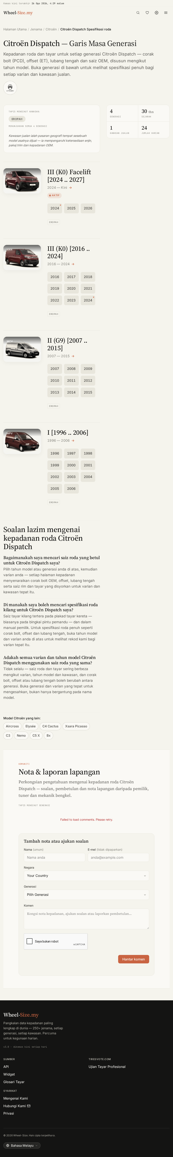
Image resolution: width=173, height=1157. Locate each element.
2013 (54, 392)
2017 (71, 277)
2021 (88, 288)
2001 (88, 465)
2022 (54, 300)
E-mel (105, 849)
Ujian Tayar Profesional (107, 1067)
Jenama (36, 29)
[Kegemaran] (147, 12)
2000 (71, 465)
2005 (54, 488)
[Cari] (138, 12)
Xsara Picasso (76, 726)
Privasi (8, 1113)
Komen (28, 905)
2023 (71, 300)
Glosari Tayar (13, 1082)
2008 (71, 369)
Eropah (17, 119)
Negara (29, 867)
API (6, 1067)
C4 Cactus (50, 726)
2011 (71, 380)
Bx (48, 735)
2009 (88, 369)
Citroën (51, 29)
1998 (88, 453)
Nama (33, 849)
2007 (54, 369)
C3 (8, 735)
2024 (54, 208)
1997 (71, 453)
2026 (88, 208)
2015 (88, 392)
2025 (71, 208)
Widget (9, 1074)
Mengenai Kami (15, 1098)
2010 (54, 380)
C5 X (36, 735)
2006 (71, 488)
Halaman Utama (15, 29)
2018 (88, 277)
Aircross (12, 726)
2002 (54, 477)
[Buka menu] (166, 12)
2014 (71, 392)
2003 (71, 477)
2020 (71, 288)
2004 (88, 477)
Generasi (30, 886)
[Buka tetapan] (156, 12)
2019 (54, 288)
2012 (88, 380)
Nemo (21, 735)
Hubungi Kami (14, 1106)
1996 (54, 453)
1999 (54, 465)
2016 (54, 277)
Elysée (31, 726)
